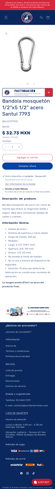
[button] (6, 17)
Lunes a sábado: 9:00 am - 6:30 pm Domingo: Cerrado (24, 425)
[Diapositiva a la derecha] (34, 84)
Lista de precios (14, 370)
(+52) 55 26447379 (17, 413)
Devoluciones (13, 381)
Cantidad (6, 141)
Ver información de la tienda (20, 184)
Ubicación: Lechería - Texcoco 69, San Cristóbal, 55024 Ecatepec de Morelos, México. (26, 434)
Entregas (10, 375)
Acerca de (11, 346)
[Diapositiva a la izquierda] (21, 84)
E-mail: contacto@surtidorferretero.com (27, 405)
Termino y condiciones (17, 351)
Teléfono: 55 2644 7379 (18, 400)
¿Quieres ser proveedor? (18, 332)
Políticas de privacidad (18, 356)
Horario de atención (16, 419)
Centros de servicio (16, 386)
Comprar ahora (27, 166)
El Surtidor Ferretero (18, 488)
